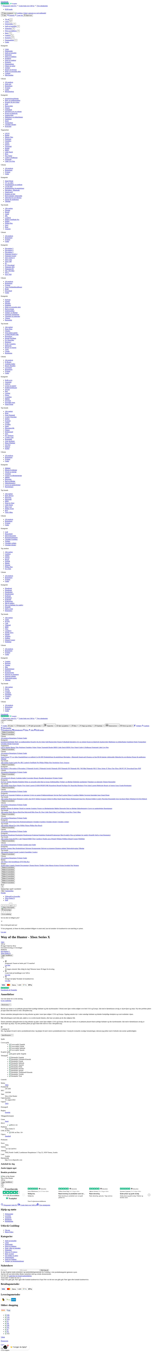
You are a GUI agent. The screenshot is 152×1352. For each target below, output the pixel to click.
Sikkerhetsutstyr (10, 483)
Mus (6, 667)
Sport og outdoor (10, 60)
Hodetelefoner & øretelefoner (14, 188)
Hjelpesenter (9, 1214)
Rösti (6, 413)
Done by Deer (9, 503)
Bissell (7, 212)
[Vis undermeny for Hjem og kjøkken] (18, 31)
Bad (6, 391)
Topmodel (8, 146)
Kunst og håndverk (11, 113)
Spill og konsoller (10, 53)
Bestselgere (8, 86)
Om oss (7, 1230)
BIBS (7, 501)
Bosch (7, 559)
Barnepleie (8, 320)
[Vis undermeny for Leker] (10, 22)
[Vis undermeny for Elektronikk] (14, 24)
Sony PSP (8, 274)
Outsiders (8, 141)
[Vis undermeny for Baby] (10, 33)
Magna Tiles (9, 137)
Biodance (8, 342)
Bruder (7, 148)
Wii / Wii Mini (9, 271)
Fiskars (7, 430)
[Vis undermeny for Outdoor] (12, 35)
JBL (6, 216)
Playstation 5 (9, 248)
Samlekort (8, 119)
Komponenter (9, 672)
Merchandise (9, 75)
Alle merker (9, 208)
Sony (6, 225)
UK (8, 1317)
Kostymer (8, 126)
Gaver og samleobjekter (12, 485)
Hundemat (8, 588)
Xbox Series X (10, 258)
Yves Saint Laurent (11, 333)
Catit (6, 623)
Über (6, 629)
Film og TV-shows (11, 1252)
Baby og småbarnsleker (12, 100)
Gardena (8, 554)
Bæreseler (8, 479)
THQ (2, 942)
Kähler (7, 448)
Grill (6, 532)
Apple (7, 214)
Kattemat (8, 596)
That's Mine (9, 512)
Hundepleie (9, 592)
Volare (7, 143)
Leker (7, 49)
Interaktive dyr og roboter (13, 111)
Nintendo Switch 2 (11, 254)
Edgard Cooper (10, 640)
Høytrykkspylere (10, 536)
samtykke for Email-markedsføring (20, 1276)
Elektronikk (9, 51)
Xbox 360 (8, 261)
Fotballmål (8, 110)
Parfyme (7, 300)
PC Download (9, 265)
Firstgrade (8, 159)
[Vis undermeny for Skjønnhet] (13, 28)
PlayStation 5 (5, 951)
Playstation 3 (9, 252)
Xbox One (8, 259)
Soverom (8, 401)
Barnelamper (9, 487)
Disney (7, 144)
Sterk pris (8, 84)
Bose (6, 227)
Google (7, 691)
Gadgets (7, 73)
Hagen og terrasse (11, 70)
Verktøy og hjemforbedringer (14, 1261)
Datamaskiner (9, 64)
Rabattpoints (9, 1221)
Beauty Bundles (10, 366)
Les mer (3, 932)
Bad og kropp (9, 309)
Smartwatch (9, 192)
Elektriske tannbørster (12, 314)
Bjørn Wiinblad (10, 443)
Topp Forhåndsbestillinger (13, 287)
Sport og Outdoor (10, 1259)
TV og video (9, 183)
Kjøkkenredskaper (11, 388)
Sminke (7, 301)
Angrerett (8, 1218)
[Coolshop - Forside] (30, 13)
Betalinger (8, 1219)
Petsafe (7, 634)
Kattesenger (9, 601)
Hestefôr (8, 607)
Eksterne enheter (10, 676)
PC (6, 263)
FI (7, 1321)
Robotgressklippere (11, 537)
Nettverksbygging (11, 678)
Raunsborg (8, 336)
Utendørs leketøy (10, 124)
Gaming (7, 661)
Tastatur (7, 665)
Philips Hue (9, 223)
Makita (7, 563)
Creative (7, 696)
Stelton (7, 419)
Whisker (7, 636)
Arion (7, 619)
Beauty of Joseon (10, 347)
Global (7, 422)
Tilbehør (7, 201)
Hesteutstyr (8, 611)
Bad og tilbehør (10, 481)
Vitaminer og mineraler (12, 316)
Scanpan (8, 421)
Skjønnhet (8, 55)
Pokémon (8, 139)
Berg (6, 154)
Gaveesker (8, 367)
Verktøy (7, 68)
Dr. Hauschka (9, 340)
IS (7, 1329)
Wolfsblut (8, 642)
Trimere (7, 318)
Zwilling (8, 424)
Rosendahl (8, 439)
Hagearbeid (9, 534)
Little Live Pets (10, 161)
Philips (7, 221)
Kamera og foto (10, 194)
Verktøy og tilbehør (11, 313)
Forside (3, 893)
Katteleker (8, 598)
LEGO (7, 133)
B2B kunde (9, 9)
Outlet (7, 90)
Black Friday (9, 1232)
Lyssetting (8, 397)
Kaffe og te (8, 380)
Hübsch (7, 447)
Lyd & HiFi (9, 186)
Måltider (7, 468)
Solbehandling (9, 311)
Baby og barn (9, 1254)
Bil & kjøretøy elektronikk (13, 196)
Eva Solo (8, 569)
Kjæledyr (8, 62)
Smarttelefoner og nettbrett (13, 185)
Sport (6, 1121)
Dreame (7, 210)
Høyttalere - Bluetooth (12, 190)
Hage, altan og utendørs (12, 1248)
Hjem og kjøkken (10, 57)
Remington (8, 353)
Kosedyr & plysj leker (12, 102)
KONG (7, 621)
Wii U (7, 272)
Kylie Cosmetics (10, 344)
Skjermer (8, 671)
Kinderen (8, 58)
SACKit (7, 445)
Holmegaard (9, 432)
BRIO (7, 150)
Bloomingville (9, 428)
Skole (7, 121)
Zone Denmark (10, 415)
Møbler (7, 399)
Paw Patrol (8, 156)
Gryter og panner (10, 386)
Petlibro (7, 638)
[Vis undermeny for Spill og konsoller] (18, 26)
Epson (7, 689)
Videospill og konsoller (12, 896)
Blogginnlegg (9, 91)
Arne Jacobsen (10, 441)
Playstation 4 (9, 250)
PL (8, 1331)
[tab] (1, 905)
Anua (7, 349)
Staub (7, 426)
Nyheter (7, 88)
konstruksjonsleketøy (12, 98)
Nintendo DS (9, 269)
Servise (7, 389)
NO (8, 1319)
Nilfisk (7, 556)
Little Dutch (9, 152)
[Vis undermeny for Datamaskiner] (15, 40)
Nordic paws (9, 632)
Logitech (8, 218)
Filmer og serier (10, 66)
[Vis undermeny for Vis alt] (11, 19)
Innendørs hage (10, 402)
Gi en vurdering (6, 914)
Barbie (7, 135)
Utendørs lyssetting (11, 539)
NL (8, 1327)
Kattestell (8, 599)
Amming (8, 474)
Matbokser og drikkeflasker (14, 117)
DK (8, 1315)
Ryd (3, 891)
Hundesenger (9, 594)
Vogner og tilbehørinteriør (13, 475)
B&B (6, 627)
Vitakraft (8, 625)
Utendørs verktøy (10, 543)
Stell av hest (9, 609)
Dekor (7, 395)
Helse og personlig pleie (13, 71)
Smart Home (9, 181)
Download (8, 291)
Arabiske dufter (10, 364)
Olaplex (7, 331)
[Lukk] (2, 722)
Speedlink (8, 694)
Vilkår (3, 1337)
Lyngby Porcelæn (11, 417)
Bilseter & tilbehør (11, 470)
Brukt (7, 289)
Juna (6, 434)
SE (8, 1323)
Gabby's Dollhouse (11, 157)
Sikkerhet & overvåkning (13, 198)
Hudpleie (8, 305)
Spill (6, 104)
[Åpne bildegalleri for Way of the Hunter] (8, 907)
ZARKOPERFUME (12, 334)
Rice (6, 510)
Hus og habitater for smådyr (14, 605)
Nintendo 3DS (9, 267)
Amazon (8, 229)
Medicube (8, 346)
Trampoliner (9, 123)
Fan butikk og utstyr (11, 1255)
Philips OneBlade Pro (12, 219)
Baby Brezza (9, 496)
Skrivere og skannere (12, 674)
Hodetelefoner (9, 669)
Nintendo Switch (10, 256)
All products (9, 82)
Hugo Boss (8, 329)
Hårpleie (8, 303)
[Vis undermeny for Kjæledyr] (12, 38)
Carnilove (8, 631)
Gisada (7, 351)
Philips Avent (9, 509)
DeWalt (7, 561)
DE (8, 1325)
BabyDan (8, 497)
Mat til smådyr (9, 603)
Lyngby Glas (9, 437)
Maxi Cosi (8, 507)
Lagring (7, 393)
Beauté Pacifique (10, 338)
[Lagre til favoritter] (2, 957)
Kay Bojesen (9, 435)
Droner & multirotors (12, 199)
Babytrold (8, 499)
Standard (8, 1136)
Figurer (7, 108)
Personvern (4, 1341)
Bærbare (8, 663)
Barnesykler (9, 106)
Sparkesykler (9, 115)
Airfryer (7, 384)
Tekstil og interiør (10, 472)
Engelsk (7, 1112)
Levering (8, 1216)
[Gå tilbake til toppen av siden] (2, 1186)
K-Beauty (8, 362)
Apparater (8, 382)
